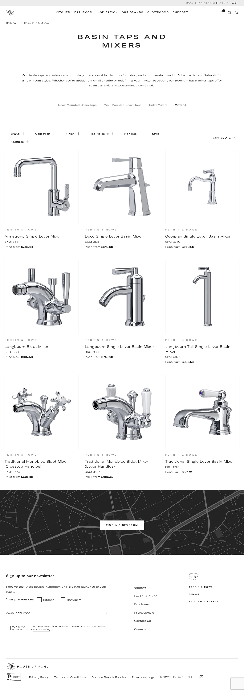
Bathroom (83, 12)
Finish (70, 133)
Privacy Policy (39, 677)
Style (155, 133)
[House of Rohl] (213, 576)
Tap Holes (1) (99, 133)
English (220, 3)
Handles (130, 133)
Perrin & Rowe (201, 587)
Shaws (194, 594)
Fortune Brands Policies (109, 677)
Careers (140, 629)
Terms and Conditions (70, 677)
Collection (42, 133)
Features (17, 141)
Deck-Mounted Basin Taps (77, 105)
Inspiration (107, 12)
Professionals (144, 612)
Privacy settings (143, 677)
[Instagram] (201, 677)
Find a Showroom (147, 596)
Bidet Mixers (158, 105)
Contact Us (142, 621)
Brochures (142, 604)
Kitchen (63, 12)
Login (234, 3)
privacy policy (41, 629)
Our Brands (133, 12)
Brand (15, 133)
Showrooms (158, 12)
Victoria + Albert (203, 601)
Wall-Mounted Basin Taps (122, 105)
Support (180, 12)
